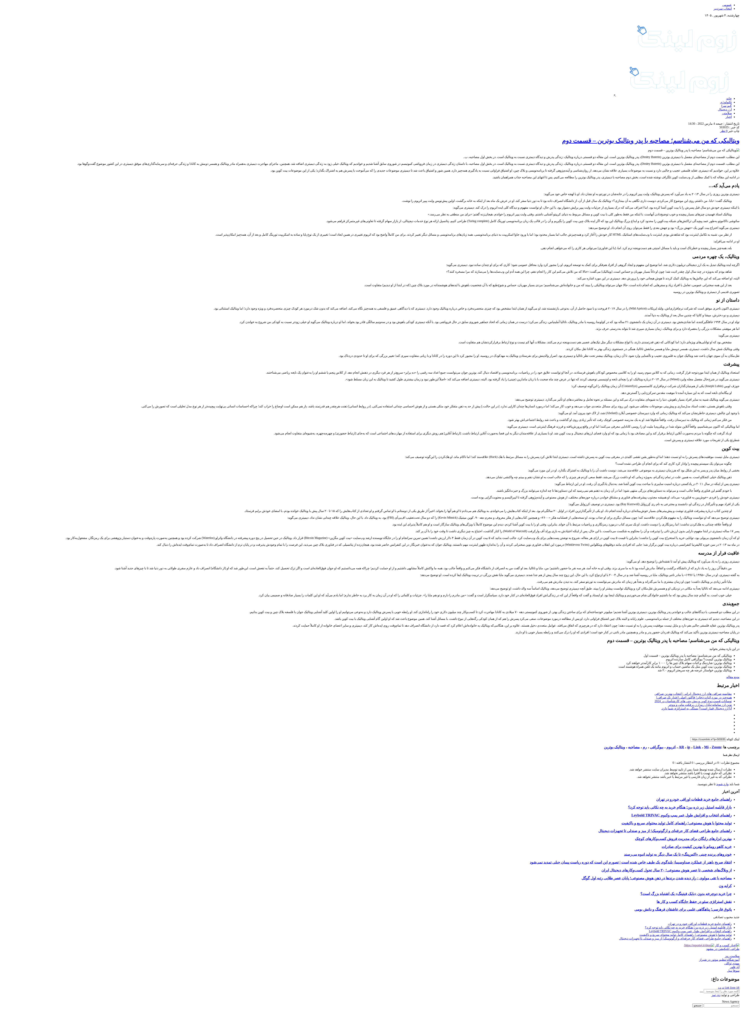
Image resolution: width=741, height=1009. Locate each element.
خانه (729, 98)
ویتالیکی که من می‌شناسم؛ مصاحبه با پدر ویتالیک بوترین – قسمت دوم (650, 140)
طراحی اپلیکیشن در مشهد (722, 949)
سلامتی (727, 113)
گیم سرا (726, 105)
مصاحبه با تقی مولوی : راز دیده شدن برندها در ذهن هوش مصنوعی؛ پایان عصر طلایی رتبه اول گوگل (657, 878)
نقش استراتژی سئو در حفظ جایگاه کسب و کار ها (694, 902)
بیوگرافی (656, 747)
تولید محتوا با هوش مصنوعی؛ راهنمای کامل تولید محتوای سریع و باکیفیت (677, 823)
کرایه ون (725, 886)
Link (697, 747)
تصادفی (718, 917)
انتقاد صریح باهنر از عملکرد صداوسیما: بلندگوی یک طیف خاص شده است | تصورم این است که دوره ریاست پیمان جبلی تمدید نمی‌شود (631, 862)
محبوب (728, 917)
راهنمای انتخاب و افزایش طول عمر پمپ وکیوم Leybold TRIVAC (681, 815)
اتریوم (671, 747)
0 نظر (723, 131)
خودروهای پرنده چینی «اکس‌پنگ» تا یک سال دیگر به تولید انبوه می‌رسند (678, 854)
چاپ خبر (733, 131)
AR (681, 747)
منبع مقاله (732, 677)
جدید (736, 917)
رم (645, 747)
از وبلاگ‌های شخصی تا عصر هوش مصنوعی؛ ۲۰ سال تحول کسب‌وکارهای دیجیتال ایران (666, 870)
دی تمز (715, 995)
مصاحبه (634, 747)
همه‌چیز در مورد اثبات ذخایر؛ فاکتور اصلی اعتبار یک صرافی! (694, 697)
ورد (719, 987)
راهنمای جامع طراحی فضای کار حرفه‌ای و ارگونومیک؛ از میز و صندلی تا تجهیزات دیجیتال (665, 831)
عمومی (727, 5)
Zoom (716, 747)
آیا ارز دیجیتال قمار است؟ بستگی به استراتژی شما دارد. (696, 708)
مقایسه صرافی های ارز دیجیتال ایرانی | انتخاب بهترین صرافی (693, 693)
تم (723, 987)
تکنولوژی (726, 102)
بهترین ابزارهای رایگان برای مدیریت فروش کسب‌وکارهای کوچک (683, 839)
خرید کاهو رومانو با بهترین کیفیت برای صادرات (697, 847)
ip (688, 747)
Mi (706, 747)
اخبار (729, 116)
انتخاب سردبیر (723, 8)
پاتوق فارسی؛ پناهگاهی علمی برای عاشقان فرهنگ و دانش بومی (683, 909)
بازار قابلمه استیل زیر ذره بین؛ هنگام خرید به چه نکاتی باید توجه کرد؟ (680, 807)
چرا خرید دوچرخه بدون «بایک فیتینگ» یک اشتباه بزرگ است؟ (686, 894)
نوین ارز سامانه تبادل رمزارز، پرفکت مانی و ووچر (700, 704)
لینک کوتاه (733, 739)
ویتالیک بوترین (614, 747)
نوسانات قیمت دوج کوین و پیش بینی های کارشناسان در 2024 (693, 701)
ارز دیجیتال (725, 109)
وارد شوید (722, 784)
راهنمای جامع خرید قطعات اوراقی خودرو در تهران (694, 799)
